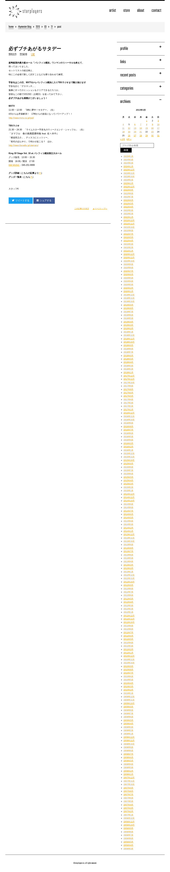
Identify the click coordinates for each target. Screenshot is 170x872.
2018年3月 (128, 366)
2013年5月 (128, 558)
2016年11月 (129, 416)
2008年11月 (129, 740)
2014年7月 (128, 511)
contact (156, 10)
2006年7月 (128, 835)
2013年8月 (128, 548)
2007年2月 (128, 811)
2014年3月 (128, 524)
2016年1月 (128, 450)
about (140, 10)
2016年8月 (128, 426)
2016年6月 (128, 433)
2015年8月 (128, 467)
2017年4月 (128, 399)
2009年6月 (128, 717)
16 (152, 128)
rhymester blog (24, 27)
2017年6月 (128, 393)
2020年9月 (128, 264)
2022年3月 (128, 210)
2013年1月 (128, 572)
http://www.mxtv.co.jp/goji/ (21, 118)
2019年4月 (128, 322)
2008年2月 (128, 771)
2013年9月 (128, 544)
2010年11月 (129, 659)
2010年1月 (128, 693)
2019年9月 (128, 305)
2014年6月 (128, 514)
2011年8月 (128, 629)
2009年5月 (128, 720)
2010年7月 (128, 673)
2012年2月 (128, 609)
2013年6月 (128, 555)
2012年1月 (128, 612)
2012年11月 (129, 578)
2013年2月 (128, 568)
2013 (38, 27)
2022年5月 (128, 203)
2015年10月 (129, 460)
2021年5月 (128, 237)
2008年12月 (129, 737)
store (126, 10)
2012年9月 (128, 585)
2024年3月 (128, 160)
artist (112, 10)
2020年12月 (129, 254)
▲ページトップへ (100, 209)
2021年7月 (128, 234)
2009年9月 (128, 707)
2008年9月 (128, 747)
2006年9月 (128, 828)
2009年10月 (129, 703)
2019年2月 (128, 328)
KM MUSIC (14, 165)
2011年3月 (128, 646)
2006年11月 (129, 821)
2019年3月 (128, 325)
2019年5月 (128, 318)
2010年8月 (128, 669)
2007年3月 (128, 808)
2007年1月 (128, 815)
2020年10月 (129, 261)
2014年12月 (129, 494)
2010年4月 (128, 683)
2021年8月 (128, 230)
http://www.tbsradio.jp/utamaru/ (23, 145)
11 (123, 128)
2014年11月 (129, 497)
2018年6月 (128, 355)
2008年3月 (128, 767)
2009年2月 (128, 730)
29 (146, 135)
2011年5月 (128, 639)
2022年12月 (129, 186)
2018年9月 (128, 345)
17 (158, 128)
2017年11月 (129, 379)
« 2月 (122, 139)
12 (129, 128)
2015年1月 (128, 490)
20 (135, 132)
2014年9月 (128, 504)
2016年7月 (128, 430)
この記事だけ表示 (81, 209)
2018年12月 (129, 335)
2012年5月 (128, 599)
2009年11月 (129, 700)
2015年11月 (129, 457)
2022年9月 (128, 190)
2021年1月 (128, 251)
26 (129, 135)
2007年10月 (129, 784)
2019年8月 (128, 308)
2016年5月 (128, 436)
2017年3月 (128, 403)
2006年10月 (129, 825)
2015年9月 (128, 463)
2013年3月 (128, 565)
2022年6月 (128, 200)
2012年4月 (128, 602)
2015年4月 (128, 480)
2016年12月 (129, 413)
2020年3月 (128, 284)
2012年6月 (128, 595)
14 (141, 128)
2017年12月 (129, 376)
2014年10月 (129, 501)
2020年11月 (129, 257)
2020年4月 (128, 281)
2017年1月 (128, 409)
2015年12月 (129, 453)
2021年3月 (128, 244)
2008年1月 (128, 774)
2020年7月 (128, 271)
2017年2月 (128, 406)
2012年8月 (128, 588)
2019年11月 (129, 298)
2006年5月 (128, 842)
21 (52, 27)
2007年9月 (128, 788)
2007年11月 (129, 781)
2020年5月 (128, 278)
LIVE (33, 54)
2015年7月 (128, 470)
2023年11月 (129, 173)
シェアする (45, 200)
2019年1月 (128, 332)
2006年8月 (128, 832)
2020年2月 (128, 288)
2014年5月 (128, 517)
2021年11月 (129, 224)
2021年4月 (128, 240)
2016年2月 (128, 447)
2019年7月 (128, 312)
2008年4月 (128, 764)
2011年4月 (128, 642)
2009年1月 (128, 734)
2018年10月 (129, 342)
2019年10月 (129, 301)
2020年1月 (128, 291)
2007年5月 (128, 801)
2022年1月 (128, 217)
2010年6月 (128, 676)
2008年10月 (129, 744)
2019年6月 (128, 315)
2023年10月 (129, 176)
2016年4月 (128, 440)
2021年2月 (128, 247)
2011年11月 (129, 619)
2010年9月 (128, 666)
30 (152, 135)
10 (158, 124)
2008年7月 (128, 754)
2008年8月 (128, 750)
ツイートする (22, 200)
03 (45, 27)
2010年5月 (128, 680)
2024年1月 (128, 166)
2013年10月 (129, 541)
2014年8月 (128, 507)
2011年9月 (128, 626)
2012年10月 (129, 582)
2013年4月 (128, 561)
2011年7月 (128, 632)
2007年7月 (128, 794)
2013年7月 (128, 551)
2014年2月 (128, 528)
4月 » (129, 139)
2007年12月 (129, 777)
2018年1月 (128, 372)
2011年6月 (128, 636)
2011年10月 (129, 622)
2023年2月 (128, 180)
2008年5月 (128, 761)
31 (158, 135)
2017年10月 (129, 382)
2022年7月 (128, 197)
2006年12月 (129, 818)
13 (135, 128)
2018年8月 (128, 349)
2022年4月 (128, 207)
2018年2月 (128, 369)
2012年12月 (129, 575)
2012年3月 (128, 605)
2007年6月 (128, 798)
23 (152, 132)
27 (135, 135)
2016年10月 (129, 420)
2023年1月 (128, 183)
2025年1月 (128, 156)
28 (141, 135)
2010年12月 (129, 656)
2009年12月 (129, 696)
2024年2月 (128, 163)
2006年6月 (128, 838)
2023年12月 (129, 170)
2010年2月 (128, 690)
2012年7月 (128, 592)
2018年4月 (128, 362)
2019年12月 (129, 295)
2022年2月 (128, 213)
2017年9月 (128, 386)
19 (129, 132)
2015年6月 (128, 474)
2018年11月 (129, 339)
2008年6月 (128, 757)
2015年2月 (128, 487)
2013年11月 (129, 538)
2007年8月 (128, 791)
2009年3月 (128, 727)
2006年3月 (128, 848)
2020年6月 (128, 274)
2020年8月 (128, 267)
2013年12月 (129, 534)
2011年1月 (128, 653)
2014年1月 (128, 531)
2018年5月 (128, 359)
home (11, 27)
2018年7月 (128, 352)
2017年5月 (128, 396)
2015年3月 (128, 484)
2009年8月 (128, 710)
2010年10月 (129, 663)
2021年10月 (129, 227)
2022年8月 (128, 193)
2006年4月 (128, 845)
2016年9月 (128, 423)
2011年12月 (129, 615)
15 (146, 128)
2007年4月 (128, 805)
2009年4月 (128, 723)
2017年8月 (128, 389)
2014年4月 (128, 521)
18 (123, 132)
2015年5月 (128, 477)
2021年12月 (129, 220)
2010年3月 (128, 686)
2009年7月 (128, 713)
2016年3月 (128, 443)
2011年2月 (128, 649)
